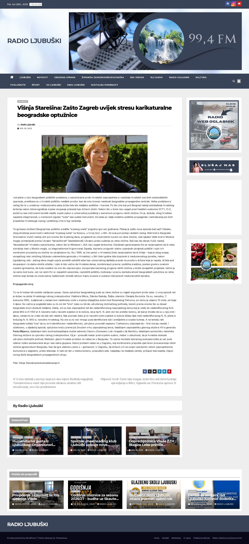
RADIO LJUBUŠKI (34, 41)
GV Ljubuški (53, 85)
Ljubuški (25, 77)
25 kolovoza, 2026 (202, 504)
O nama (187, 538)
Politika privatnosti (202, 538)
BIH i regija (137, 77)
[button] (234, 81)
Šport (36, 85)
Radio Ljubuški (28, 124)
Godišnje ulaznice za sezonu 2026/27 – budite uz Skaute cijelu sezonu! (94, 498)
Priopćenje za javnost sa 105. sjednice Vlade (36, 497)
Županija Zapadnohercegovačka (103, 77)
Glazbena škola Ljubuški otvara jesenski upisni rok (151, 497)
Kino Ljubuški (76, 85)
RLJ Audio (156, 77)
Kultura (201, 77)
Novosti (42, 77)
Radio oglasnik (179, 77)
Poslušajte (18, 85)
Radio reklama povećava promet (227, 538)
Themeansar (61, 538)
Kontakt (165, 538)
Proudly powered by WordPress (21, 538)
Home (156, 538)
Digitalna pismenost (104, 85)
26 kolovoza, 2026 (143, 504)
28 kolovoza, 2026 (26, 504)
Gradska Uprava (64, 77)
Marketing (176, 538)
